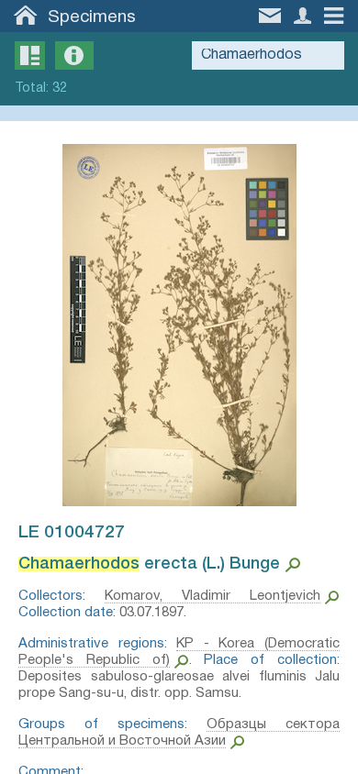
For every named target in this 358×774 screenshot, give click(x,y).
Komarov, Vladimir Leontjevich (212, 596)
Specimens (92, 17)
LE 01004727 (71, 533)
